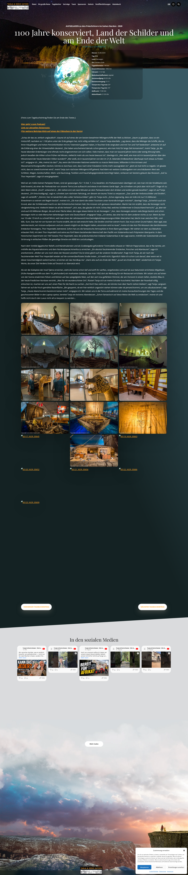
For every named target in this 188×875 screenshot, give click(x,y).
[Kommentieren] (86, 707)
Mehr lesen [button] (22, 658)
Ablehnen (159, 867)
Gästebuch (116, 4)
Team (74, 4)
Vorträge (66, 4)
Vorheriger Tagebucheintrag (36, 607)
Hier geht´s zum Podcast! (33, 124)
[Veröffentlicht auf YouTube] (43, 649)
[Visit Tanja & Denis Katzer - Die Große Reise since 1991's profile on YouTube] (20, 648)
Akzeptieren (144, 867)
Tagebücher (56, 4)
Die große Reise (44, 4)
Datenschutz (162, 871)
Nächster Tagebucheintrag (152, 607)
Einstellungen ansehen (176, 867)
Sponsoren (82, 4)
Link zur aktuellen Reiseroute (35, 127)
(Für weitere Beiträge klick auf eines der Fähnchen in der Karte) (52, 131)
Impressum (170, 871)
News (34, 4)
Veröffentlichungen (103, 4)
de (169, 4)
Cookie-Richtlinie (153, 871)
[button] (184, 850)
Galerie (91, 4)
